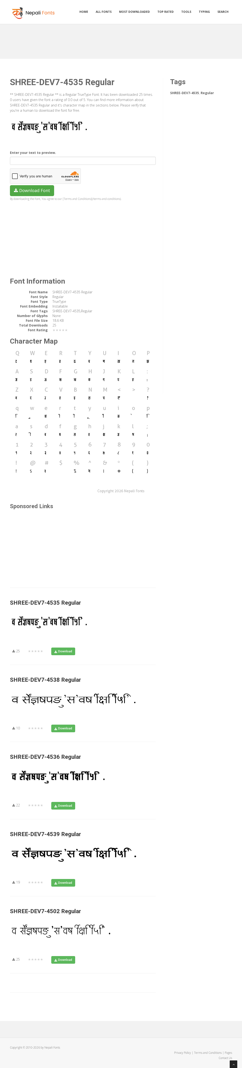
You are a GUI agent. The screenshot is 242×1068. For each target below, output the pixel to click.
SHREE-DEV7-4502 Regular (45, 911)
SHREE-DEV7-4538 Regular (45, 680)
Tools (186, 12)
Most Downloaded (134, 12)
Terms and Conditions (208, 1053)
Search (223, 12)
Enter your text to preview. (33, 152)
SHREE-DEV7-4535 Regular (45, 602)
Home (83, 12)
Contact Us (225, 1058)
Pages (228, 1053)
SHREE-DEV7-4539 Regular (45, 834)
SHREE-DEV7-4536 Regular (45, 757)
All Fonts (104, 12)
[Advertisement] (121, 39)
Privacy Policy (182, 1053)
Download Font (34, 190)
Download (65, 651)
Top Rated (165, 12)
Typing (204, 12)
